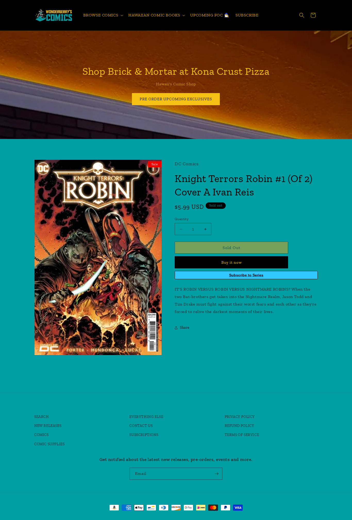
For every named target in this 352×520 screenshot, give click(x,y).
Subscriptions (143, 435)
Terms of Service (242, 435)
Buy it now (231, 262)
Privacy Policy (240, 417)
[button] (102, 15)
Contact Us (141, 426)
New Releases (47, 426)
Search (41, 417)
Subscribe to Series (246, 275)
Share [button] (185, 327)
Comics (41, 435)
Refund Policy (239, 426)
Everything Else (146, 417)
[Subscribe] (216, 474)
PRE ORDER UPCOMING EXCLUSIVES (176, 99)
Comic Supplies (49, 444)
